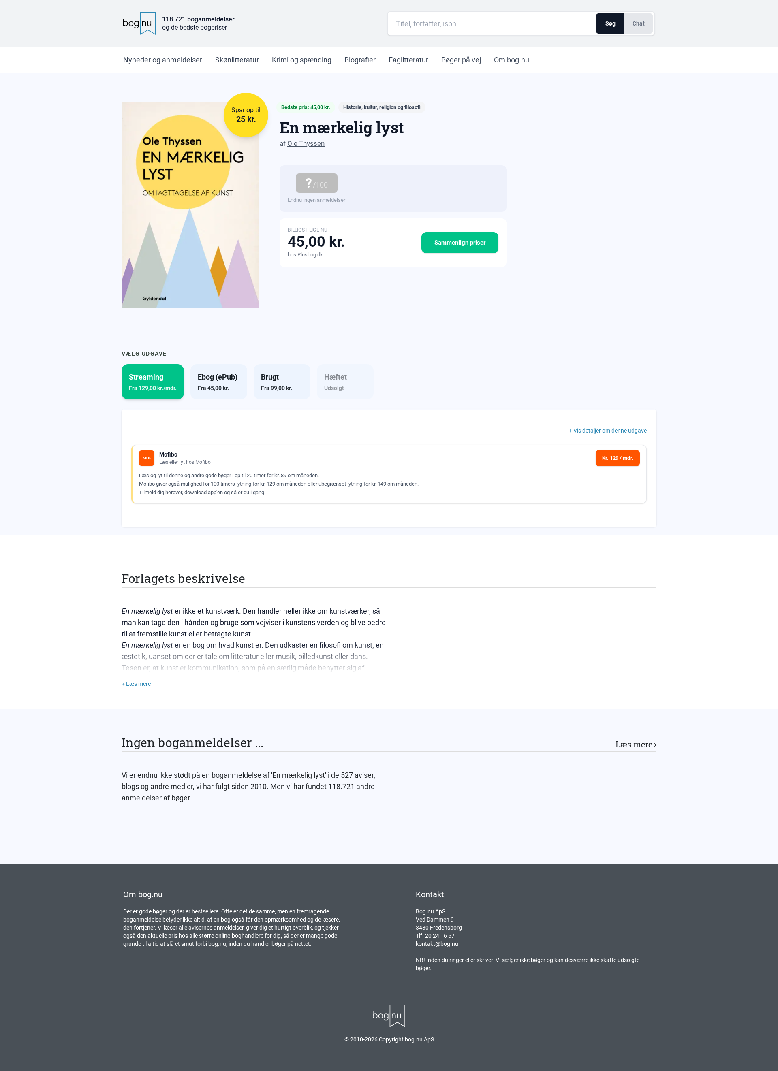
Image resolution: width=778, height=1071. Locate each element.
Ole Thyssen (306, 143)
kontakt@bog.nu (437, 944)
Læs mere (636, 744)
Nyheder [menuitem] (162, 59)
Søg (610, 23)
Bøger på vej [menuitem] (461, 59)
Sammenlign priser (459, 242)
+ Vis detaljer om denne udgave (608, 430)
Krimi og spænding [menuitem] (301, 59)
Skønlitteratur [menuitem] (237, 59)
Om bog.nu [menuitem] (511, 59)
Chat (639, 23)
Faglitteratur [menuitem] (408, 59)
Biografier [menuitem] (360, 59)
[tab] (153, 381)
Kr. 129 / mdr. (617, 458)
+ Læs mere (136, 684)
